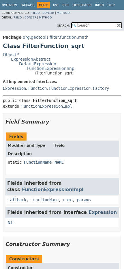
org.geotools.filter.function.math (56, 37)
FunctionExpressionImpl (51, 68)
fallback (17, 199)
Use (56, 5)
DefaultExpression (37, 63)
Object (9, 54)
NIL (11, 222)
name (67, 199)
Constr (48, 12)
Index (99, 5)
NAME (59, 162)
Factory (101, 88)
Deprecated (82, 5)
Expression (14, 88)
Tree (65, 5)
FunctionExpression (70, 88)
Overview (9, 5)
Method (63, 12)
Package (27, 5)
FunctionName (38, 162)
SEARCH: (63, 25)
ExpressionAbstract (30, 59)
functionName (45, 199)
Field (35, 12)
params (84, 199)
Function (37, 88)
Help (111, 5)
